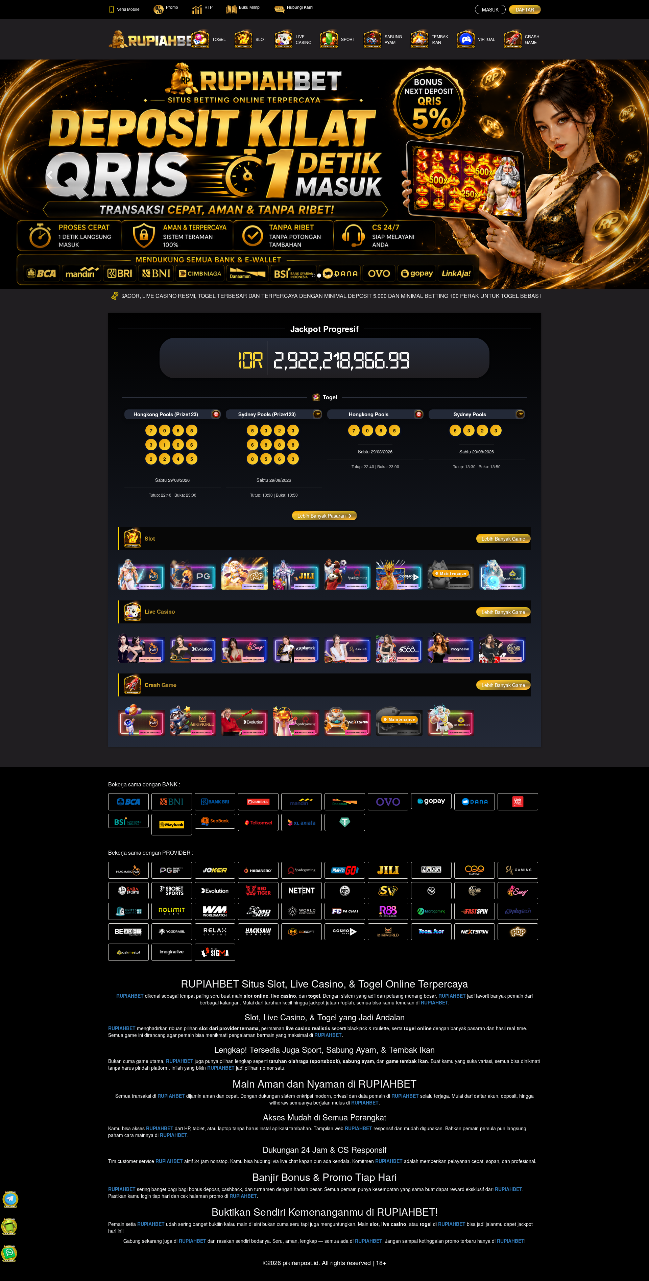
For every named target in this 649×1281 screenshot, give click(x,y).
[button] (48, 173)
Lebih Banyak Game (503, 538)
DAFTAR (525, 9)
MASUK (490, 9)
